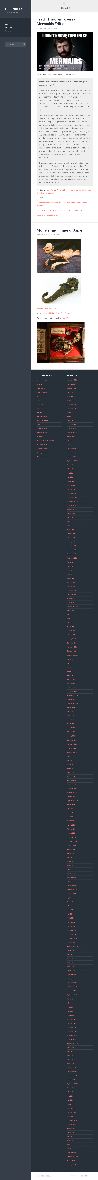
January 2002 (71, 1116)
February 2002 (71, 1112)
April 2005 (70, 966)
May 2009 (70, 768)
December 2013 (72, 546)
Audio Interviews (42, 380)
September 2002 (72, 1084)
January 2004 (71, 1027)
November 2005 (72, 938)
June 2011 (70, 667)
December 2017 (72, 408)
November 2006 (72, 889)
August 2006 (71, 902)
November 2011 (72, 647)
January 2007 (71, 881)
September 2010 (72, 703)
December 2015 (72, 449)
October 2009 (71, 748)
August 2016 (71, 436)
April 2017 (70, 420)
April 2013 (70, 578)
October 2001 (71, 1124)
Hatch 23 (39, 396)
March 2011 (71, 679)
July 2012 (70, 614)
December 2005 (72, 934)
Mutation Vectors (42, 420)
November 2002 (72, 1076)
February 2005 (71, 974)
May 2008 (70, 817)
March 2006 (71, 922)
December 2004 (72, 983)
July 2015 (70, 469)
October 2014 (71, 505)
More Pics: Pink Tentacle (46, 308)
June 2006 (70, 910)
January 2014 (71, 542)
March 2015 (71, 485)
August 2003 (71, 1047)
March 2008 (71, 825)
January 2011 (71, 687)
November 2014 (72, 501)
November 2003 (72, 1035)
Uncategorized (41, 453)
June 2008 (70, 813)
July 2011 (70, 663)
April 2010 (70, 724)
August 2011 (71, 659)
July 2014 (70, 517)
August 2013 (71, 562)
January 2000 (71, 1165)
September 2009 (72, 752)
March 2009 (71, 776)
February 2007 (71, 877)
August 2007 (71, 853)
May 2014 (70, 525)
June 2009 (70, 764)
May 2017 (70, 416)
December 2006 (72, 885)
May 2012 (70, 622)
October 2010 (71, 699)
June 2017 (70, 412)
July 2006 (70, 906)
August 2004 (71, 999)
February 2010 (71, 732)
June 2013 (70, 570)
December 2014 (72, 497)
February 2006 (71, 926)
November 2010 (72, 695)
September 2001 (72, 1128)
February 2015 (71, 489)
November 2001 (72, 1120)
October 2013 (71, 554)
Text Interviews (42, 449)
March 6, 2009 (42, 234)
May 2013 (70, 574)
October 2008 (71, 797)
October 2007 (71, 845)
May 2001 (70, 1140)
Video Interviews (42, 457)
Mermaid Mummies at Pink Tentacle (57, 313)
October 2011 (71, 651)
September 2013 (72, 558)
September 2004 (72, 995)
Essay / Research (42, 392)
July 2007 (70, 857)
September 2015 (72, 461)
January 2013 (71, 590)
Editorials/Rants (42, 388)
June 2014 (70, 521)
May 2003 (70, 1059)
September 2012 (72, 606)
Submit (24, 44)
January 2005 (71, 979)
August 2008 (71, 805)
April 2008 (70, 821)
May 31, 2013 (41, 28)
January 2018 (71, 404)
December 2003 (72, 1031)
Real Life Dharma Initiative (45, 441)
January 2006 (71, 930)
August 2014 (71, 513)
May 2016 (70, 441)
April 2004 (70, 1015)
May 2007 (70, 865)
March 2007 (71, 873)
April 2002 (70, 1104)
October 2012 (71, 602)
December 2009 (72, 740)
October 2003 (71, 1039)
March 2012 (71, 631)
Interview (40, 404)
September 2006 (72, 898)
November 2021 (72, 380)
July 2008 (70, 809)
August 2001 (71, 1132)
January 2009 (71, 784)
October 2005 (71, 942)
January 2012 (71, 639)
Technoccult (16, 9)
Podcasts (40, 436)
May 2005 (70, 962)
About (7, 25)
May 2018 (70, 400)
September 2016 (72, 432)
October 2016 (71, 428)
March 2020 (71, 384)
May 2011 (70, 671)
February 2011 (71, 683)
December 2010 (72, 691)
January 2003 (71, 1068)
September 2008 (72, 801)
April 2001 (70, 1144)
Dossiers (8, 31)
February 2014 (71, 538)
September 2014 (72, 509)
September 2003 (72, 1043)
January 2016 (71, 445)
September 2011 (72, 655)
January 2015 (71, 493)
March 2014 (71, 533)
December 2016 (72, 424)
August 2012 (71, 610)
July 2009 (70, 760)
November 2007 (72, 841)
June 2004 (70, 1007)
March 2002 (71, 1108)
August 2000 (71, 1161)
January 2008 (71, 833)
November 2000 (72, 1156)
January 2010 (71, 736)
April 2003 (70, 1063)
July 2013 (70, 566)
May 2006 (70, 914)
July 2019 (70, 392)
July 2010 (70, 712)
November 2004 (72, 987)
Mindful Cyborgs (42, 416)
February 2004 (71, 1023)
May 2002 (70, 1100)
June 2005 (70, 958)
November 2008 (72, 792)
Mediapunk (40, 412)
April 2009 (70, 772)
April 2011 (70, 675)
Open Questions (42, 428)
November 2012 (72, 598)
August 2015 (71, 465)
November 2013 (72, 550)
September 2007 (72, 849)
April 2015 (70, 481)
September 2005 (72, 946)
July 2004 (70, 1003)
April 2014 (70, 529)
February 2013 (71, 586)
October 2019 (71, 388)
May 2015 (70, 477)
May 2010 (70, 720)
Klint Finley (53, 28)
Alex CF (65, 318)
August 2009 (71, 756)
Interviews (8, 28)
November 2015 (72, 453)
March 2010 (71, 728)
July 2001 (70, 1136)
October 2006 (71, 894)
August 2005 (71, 950)
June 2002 (70, 1096)
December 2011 (72, 643)
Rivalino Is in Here (42, 445)
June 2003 (70, 1055)
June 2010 (70, 716)
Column (39, 384)
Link (38, 408)
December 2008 (72, 788)
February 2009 (71, 780)
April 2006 (70, 918)
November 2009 (72, 744)
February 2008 (71, 829)
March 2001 (71, 1148)
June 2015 (70, 473)
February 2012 (71, 635)
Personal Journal (42, 432)
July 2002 (70, 1092)
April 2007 (70, 869)
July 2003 (70, 1051)
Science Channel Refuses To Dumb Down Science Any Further (61, 210)
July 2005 (70, 954)
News (38, 424)
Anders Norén (83, 1176)
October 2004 (71, 991)
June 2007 (70, 861)
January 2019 (71, 396)
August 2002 (71, 1088)
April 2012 (70, 627)
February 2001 (71, 1152)
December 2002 (72, 1072)
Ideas (38, 400)
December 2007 (72, 837)
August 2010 (71, 707)
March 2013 (71, 582)
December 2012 (72, 594)
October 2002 (71, 1080)
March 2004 (71, 1019)
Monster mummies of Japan (47, 215)
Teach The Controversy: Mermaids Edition (56, 21)
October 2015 (71, 457)
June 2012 (70, 618)
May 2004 (70, 1011)
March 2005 (71, 970)
